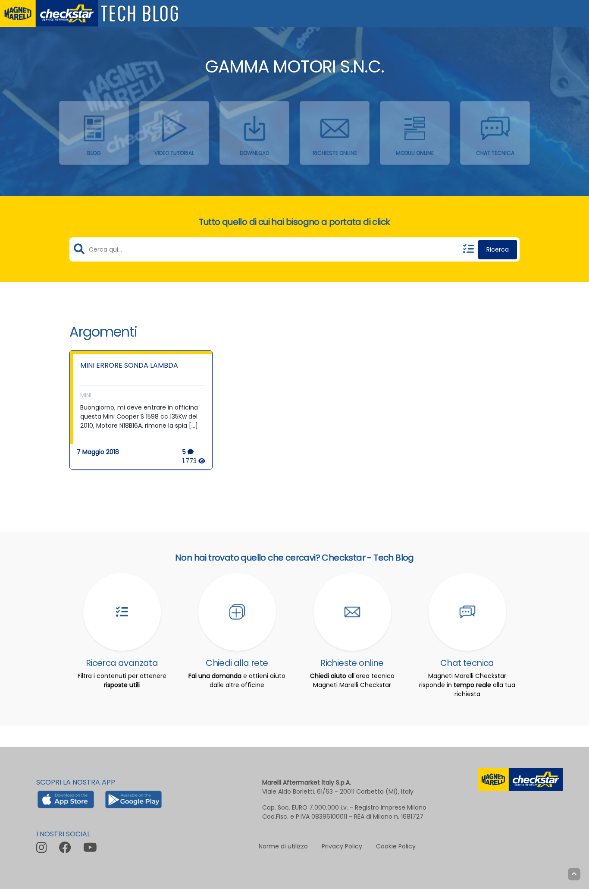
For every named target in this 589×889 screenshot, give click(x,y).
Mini (85, 395)
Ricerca (497, 249)
